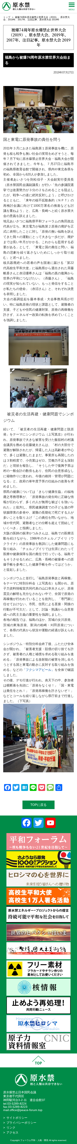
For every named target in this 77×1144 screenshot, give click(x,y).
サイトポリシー (16, 1117)
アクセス (12, 1132)
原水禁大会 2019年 (49, 19)
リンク (10, 1127)
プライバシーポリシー (21, 1122)
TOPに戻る (38, 805)
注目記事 (32, 19)
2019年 (11, 19)
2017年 (21, 19)
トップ (6, 17)
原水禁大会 (38, 34)
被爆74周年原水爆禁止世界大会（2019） (36, 17)
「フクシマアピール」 (38, 670)
